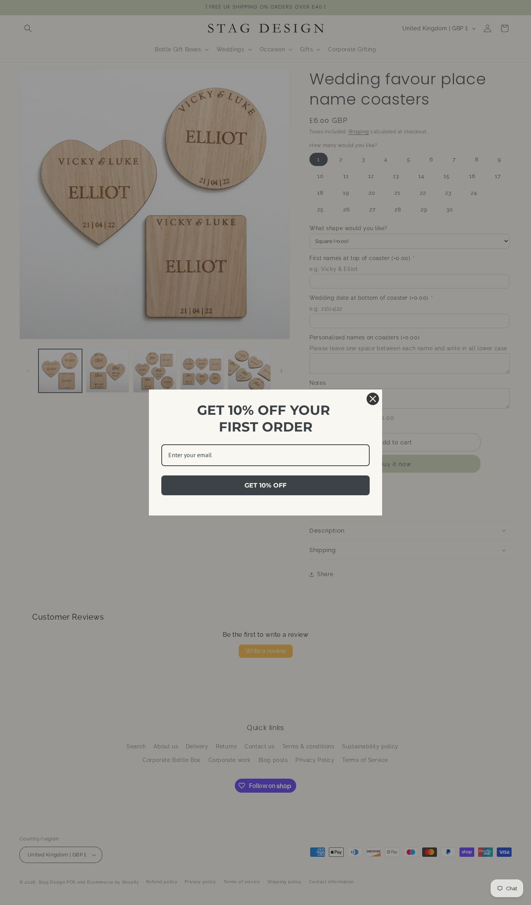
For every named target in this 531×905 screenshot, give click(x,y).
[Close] (372, 399)
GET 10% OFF (265, 485)
